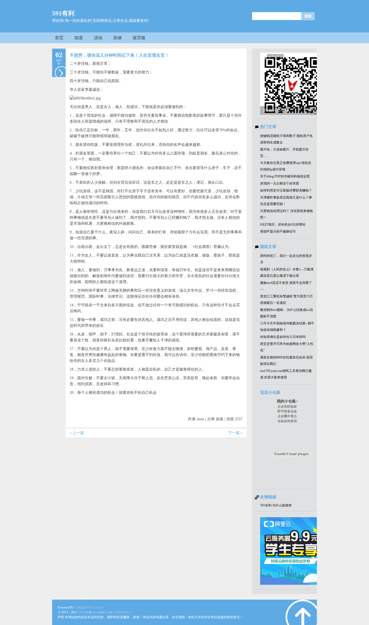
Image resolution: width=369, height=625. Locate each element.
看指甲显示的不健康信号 (278, 231)
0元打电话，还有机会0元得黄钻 (283, 224)
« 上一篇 (77, 433)
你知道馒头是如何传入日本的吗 (283, 337)
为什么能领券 (282, 505)
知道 (78, 37)
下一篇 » (235, 433)
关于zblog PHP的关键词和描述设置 (285, 176)
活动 (98, 37)
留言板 (139, 37)
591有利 (63, 13)
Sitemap (95, 612)
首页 (59, 37)
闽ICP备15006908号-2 (116, 612)
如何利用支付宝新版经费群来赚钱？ (286, 190)
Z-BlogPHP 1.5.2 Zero (89, 607)
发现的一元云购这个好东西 (279, 183)
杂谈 (117, 37)
